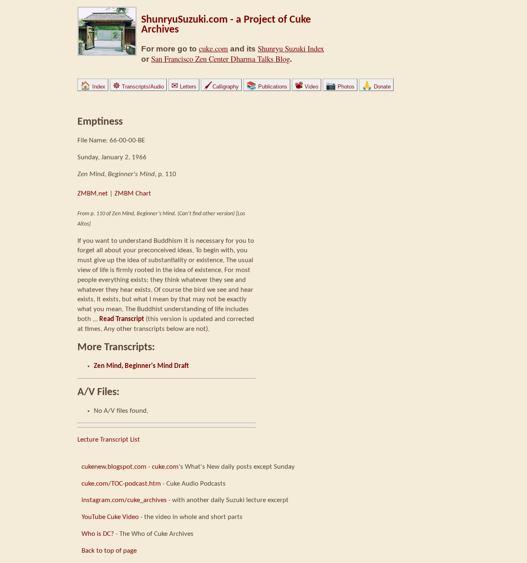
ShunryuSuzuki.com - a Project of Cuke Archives (226, 25)
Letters (183, 87)
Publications (266, 87)
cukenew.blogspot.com (114, 466)
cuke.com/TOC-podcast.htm (121, 483)
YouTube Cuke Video (110, 517)
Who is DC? (98, 533)
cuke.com (213, 48)
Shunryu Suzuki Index (291, 48)
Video (306, 87)
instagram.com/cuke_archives (124, 500)
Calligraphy (221, 87)
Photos (340, 87)
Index (92, 87)
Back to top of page (109, 550)
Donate (376, 87)
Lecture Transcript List (108, 439)
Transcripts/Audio (138, 87)
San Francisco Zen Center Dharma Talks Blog (220, 59)
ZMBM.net (92, 193)
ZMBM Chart (132, 193)
